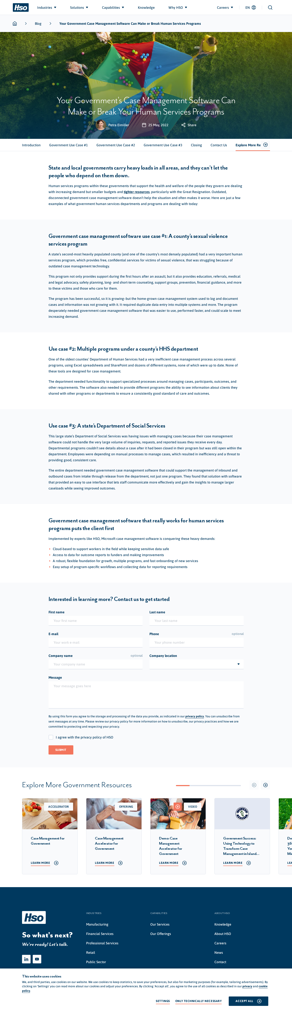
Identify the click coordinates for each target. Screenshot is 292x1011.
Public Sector (96, 962)
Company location (163, 656)
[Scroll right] (265, 145)
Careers (220, 943)
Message (55, 677)
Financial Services (100, 934)
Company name (96, 656)
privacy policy (194, 716)
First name (57, 612)
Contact (220, 962)
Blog (38, 23)
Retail (90, 952)
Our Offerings (160, 934)
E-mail (53, 634)
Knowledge (222, 924)
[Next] (265, 785)
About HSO (222, 934)
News (218, 952)
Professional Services (102, 943)
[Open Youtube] (37, 959)
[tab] (31, 145)
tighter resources (137, 192)
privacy (247, 986)
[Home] (21, 7)
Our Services (160, 924)
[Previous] (254, 785)
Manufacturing (97, 924)
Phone (196, 634)
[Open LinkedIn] (26, 959)
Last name (157, 612)
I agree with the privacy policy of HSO (84, 737)
